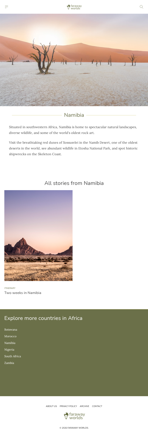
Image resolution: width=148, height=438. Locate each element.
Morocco (10, 336)
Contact (97, 406)
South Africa (12, 356)
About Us (51, 406)
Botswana (10, 329)
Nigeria (9, 349)
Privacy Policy (68, 406)
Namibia (9, 343)
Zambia (9, 363)
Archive (84, 406)
